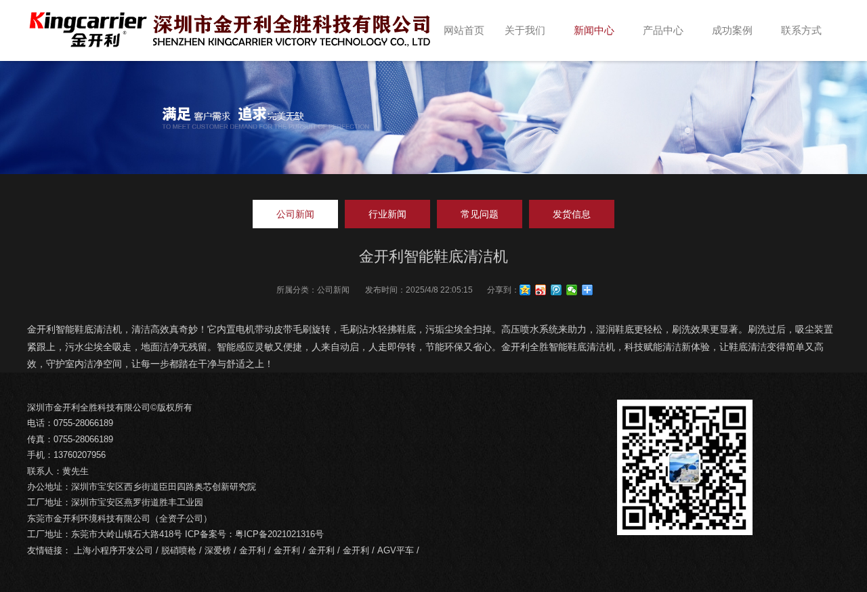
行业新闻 (387, 214)
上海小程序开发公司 (113, 550)
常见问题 (480, 214)
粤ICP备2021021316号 (279, 534)
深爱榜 (218, 550)
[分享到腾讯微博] (556, 289)
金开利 (252, 550)
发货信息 (572, 214)
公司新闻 (295, 214)
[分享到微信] (572, 289)
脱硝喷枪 (178, 550)
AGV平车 (395, 550)
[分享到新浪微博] (541, 289)
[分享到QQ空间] (525, 289)
